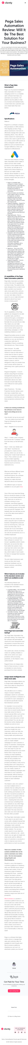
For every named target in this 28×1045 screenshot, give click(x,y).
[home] (7, 3)
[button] (25, 3)
